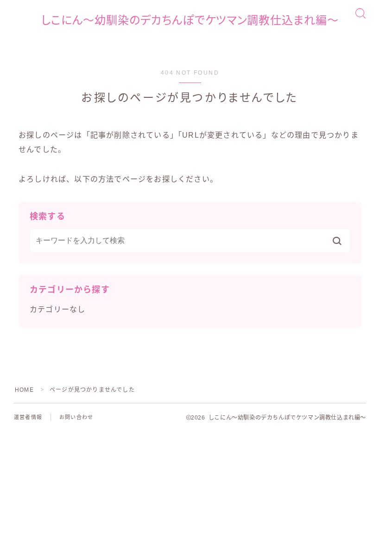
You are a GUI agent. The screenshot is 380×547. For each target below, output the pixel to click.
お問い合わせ (76, 417)
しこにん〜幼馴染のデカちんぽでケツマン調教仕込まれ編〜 (190, 20)
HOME (24, 390)
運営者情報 (28, 417)
